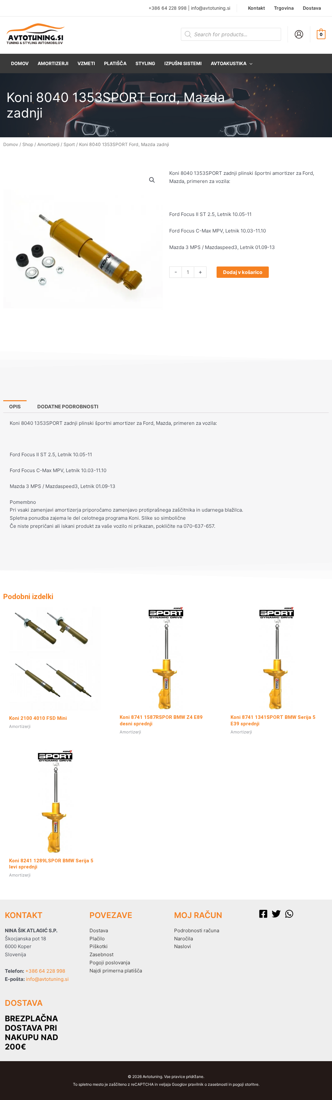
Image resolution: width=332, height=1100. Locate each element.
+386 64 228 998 (167, 8)
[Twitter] (276, 913)
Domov (10, 144)
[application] (249, 63)
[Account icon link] (298, 34)
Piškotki (98, 946)
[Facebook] (263, 913)
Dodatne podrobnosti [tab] (67, 406)
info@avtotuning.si (210, 8)
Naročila (183, 939)
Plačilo (97, 939)
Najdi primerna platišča (115, 971)
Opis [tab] (15, 406)
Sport (69, 144)
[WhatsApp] (289, 913)
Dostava (98, 930)
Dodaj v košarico (242, 272)
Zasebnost (101, 954)
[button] (231, 63)
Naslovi (182, 946)
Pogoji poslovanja (109, 962)
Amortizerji (48, 144)
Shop (27, 144)
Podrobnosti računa (196, 930)
